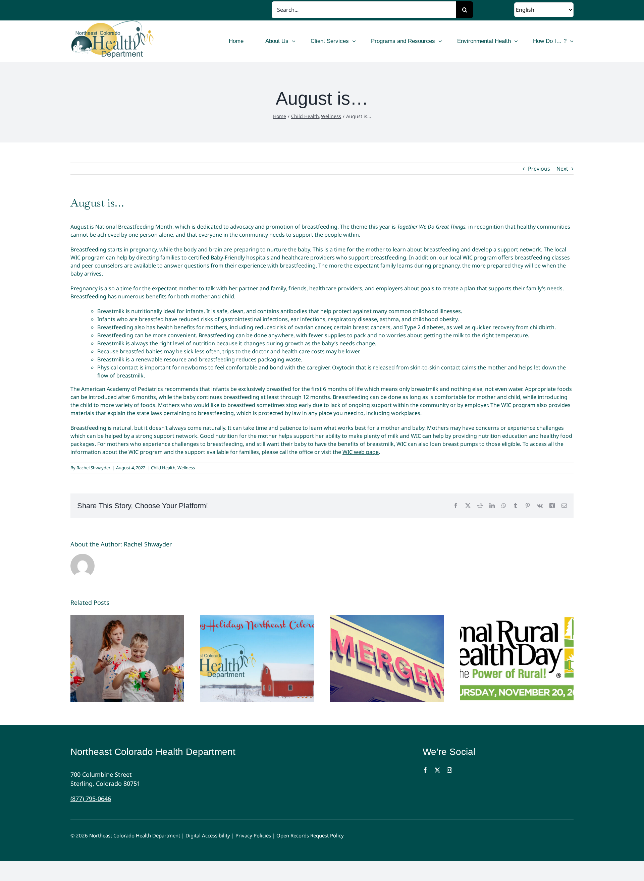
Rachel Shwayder (93, 468)
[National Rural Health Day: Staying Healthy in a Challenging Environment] (517, 658)
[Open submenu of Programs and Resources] (440, 41)
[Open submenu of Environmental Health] (516, 41)
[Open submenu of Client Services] (354, 41)
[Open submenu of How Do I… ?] (572, 41)
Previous (539, 168)
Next (562, 168)
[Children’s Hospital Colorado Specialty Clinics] (127, 658)
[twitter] (437, 770)
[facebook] (425, 770)
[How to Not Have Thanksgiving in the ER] (387, 658)
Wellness (186, 468)
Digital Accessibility (207, 835)
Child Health (163, 468)
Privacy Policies (253, 835)
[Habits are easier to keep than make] (257, 658)
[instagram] (449, 770)
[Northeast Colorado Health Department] (133, 41)
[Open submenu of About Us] (294, 41)
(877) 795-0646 (90, 799)
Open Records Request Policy (310, 835)
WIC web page (360, 452)
